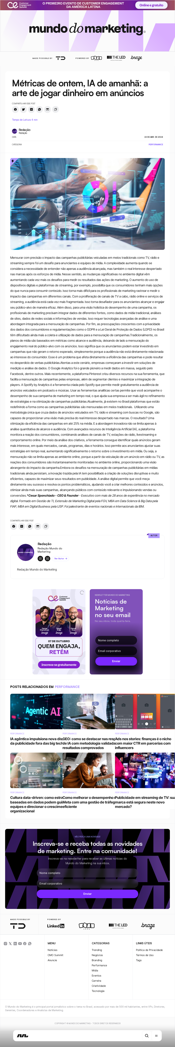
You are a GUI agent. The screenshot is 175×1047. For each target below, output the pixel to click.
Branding (97, 960)
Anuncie (52, 960)
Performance (99, 965)
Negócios (97, 955)
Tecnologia (98, 991)
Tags (139, 960)
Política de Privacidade (149, 950)
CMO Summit (55, 955)
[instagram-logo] (5, 944)
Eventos (96, 975)
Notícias (52, 950)
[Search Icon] (146, 1035)
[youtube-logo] (20, 944)
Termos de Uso (145, 955)
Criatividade (99, 985)
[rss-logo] (25, 944)
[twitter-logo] (10, 944)
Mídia (95, 970)
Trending (97, 950)
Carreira (96, 980)
